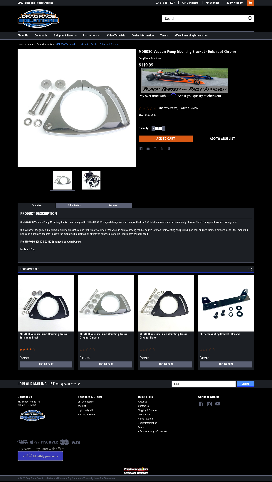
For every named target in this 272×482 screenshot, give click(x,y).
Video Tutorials (116, 35)
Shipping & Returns (65, 35)
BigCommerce (75, 478)
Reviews (113, 205)
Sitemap (52, 478)
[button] (136, 470)
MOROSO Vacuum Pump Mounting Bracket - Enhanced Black (45, 336)
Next (132, 108)
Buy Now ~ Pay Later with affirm (41, 449)
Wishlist (214, 2)
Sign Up (90, 410)
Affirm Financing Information (191, 35)
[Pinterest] (169, 148)
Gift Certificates (86, 401)
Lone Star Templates (104, 478)
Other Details (75, 205)
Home (21, 44)
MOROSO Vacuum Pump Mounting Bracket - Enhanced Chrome (87, 44)
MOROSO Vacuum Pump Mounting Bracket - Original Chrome (105, 336)
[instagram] (209, 404)
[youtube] (217, 404)
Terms (164, 35)
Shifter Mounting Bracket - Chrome (220, 334)
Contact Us (41, 35)
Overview (36, 205)
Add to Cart (46, 364)
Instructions (90, 35)
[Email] (148, 148)
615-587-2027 (167, 2)
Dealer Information (143, 35)
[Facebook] (141, 148)
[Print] (155, 148)
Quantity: (144, 128)
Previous (21, 108)
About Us (23, 35)
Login (80, 410)
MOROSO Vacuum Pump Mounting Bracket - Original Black (165, 336)
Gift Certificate (190, 2)
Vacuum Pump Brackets (40, 44)
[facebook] (201, 404)
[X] (162, 148)
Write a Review (189, 107)
